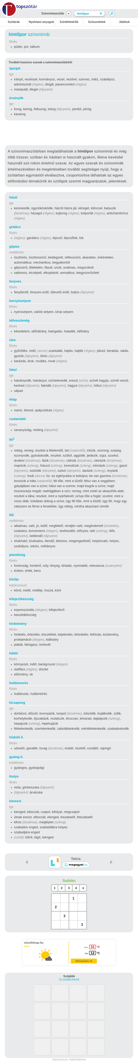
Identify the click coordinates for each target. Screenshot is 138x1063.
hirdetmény (18, 624)
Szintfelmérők (69, 21)
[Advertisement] (69, 133)
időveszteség (19, 320)
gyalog (16, 757)
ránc (12, 340)
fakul (13, 370)
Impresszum (60, 1059)
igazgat (14, 68)
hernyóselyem (20, 301)
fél (11, 439)
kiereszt (15, 801)
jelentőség (17, 555)
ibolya (14, 776)
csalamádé (17, 419)
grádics (15, 227)
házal (13, 197)
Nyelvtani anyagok (41, 21)
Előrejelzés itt (84, 961)
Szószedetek (96, 21)
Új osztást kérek (69, 979)
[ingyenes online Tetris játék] (55, 862)
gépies (14, 246)
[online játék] (75, 865)
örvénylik (16, 98)
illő (11, 515)
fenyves (15, 281)
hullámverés (18, 683)
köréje (14, 579)
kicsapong (17, 702)
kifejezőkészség (21, 599)
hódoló (16, 737)
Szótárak (14, 21)
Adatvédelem (77, 1059)
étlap (13, 399)
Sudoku (69, 881)
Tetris (76, 859)
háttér (13, 653)
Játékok (124, 21)
